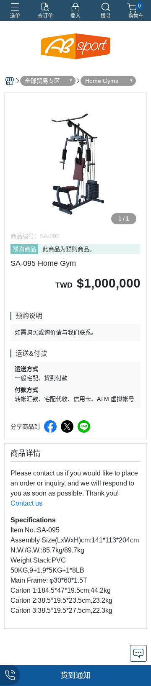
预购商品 (24, 249)
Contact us (26, 503)
